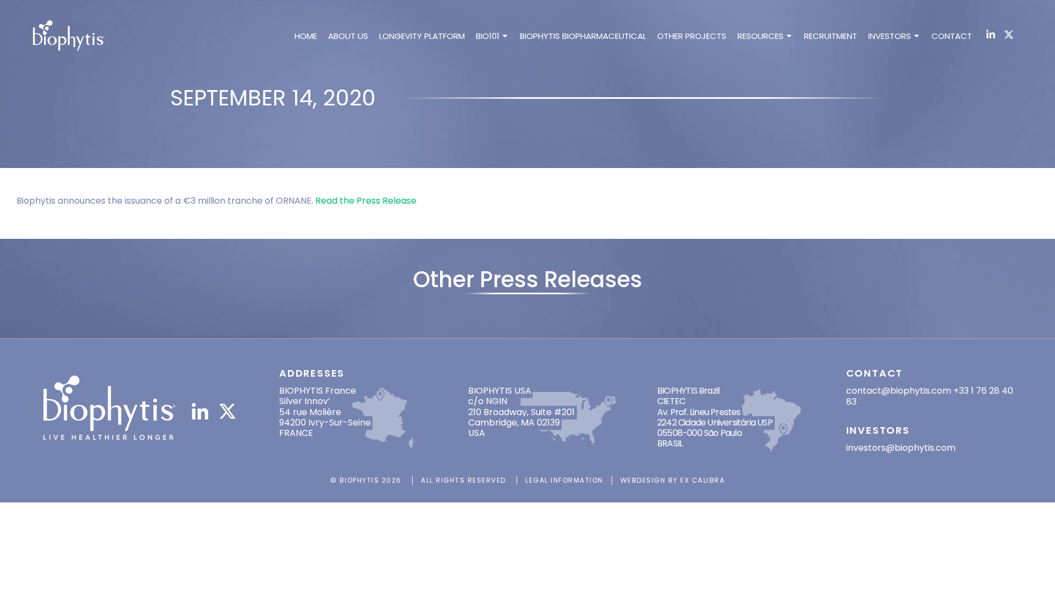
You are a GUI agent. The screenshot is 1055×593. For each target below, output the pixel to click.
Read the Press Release (366, 200)
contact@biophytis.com (898, 390)
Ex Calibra (702, 480)
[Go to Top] (1032, 570)
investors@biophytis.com (901, 447)
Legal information (564, 480)
